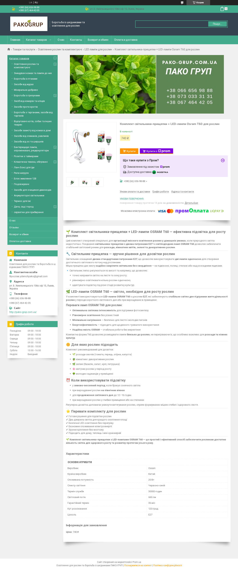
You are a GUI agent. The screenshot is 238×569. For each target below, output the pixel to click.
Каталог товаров (36, 39)
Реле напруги (21, 173)
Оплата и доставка (125, 39)
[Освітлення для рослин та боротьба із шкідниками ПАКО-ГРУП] (28, 24)
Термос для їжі (22, 201)
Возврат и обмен (98, 39)
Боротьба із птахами (25, 78)
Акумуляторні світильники (29, 195)
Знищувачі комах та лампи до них (33, 73)
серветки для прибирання (29, 212)
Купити (131, 151)
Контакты (76, 39)
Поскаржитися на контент (138, 565)
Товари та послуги (24, 49)
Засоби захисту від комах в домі (32, 130)
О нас (61, 39)
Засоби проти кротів (26, 106)
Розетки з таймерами (26, 156)
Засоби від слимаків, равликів (31, 136)
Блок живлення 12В (25, 178)
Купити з (152, 151)
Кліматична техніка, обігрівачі (31, 161)
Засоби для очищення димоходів (32, 189)
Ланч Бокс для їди (24, 167)
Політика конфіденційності (167, 565)
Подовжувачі (21, 184)
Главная (15, 39)
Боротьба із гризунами (27, 95)
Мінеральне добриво (26, 89)
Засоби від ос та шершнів (29, 141)
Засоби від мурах (23, 84)
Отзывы (14, 227)
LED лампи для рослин (98, 49)
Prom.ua (137, 562)
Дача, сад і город (23, 206)
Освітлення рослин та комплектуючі (60, 49)
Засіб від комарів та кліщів (29, 101)
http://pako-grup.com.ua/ (23, 312)
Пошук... (217, 23)
